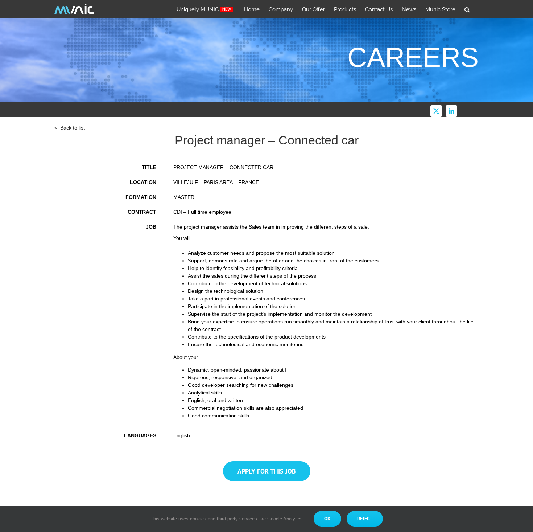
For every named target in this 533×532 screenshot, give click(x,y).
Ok (327, 518)
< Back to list (69, 128)
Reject (364, 518)
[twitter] (436, 111)
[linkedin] (451, 111)
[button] (467, 9)
